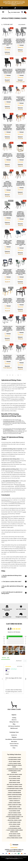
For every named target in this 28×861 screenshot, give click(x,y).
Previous (2, 678)
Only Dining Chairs (7, 428)
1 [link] (7, 375)
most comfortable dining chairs (12, 420)
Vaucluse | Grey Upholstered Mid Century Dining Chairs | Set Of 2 (20, 41)
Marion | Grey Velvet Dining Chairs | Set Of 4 (7, 98)
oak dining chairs (13, 550)
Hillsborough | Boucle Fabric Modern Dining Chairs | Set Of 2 (7, 357)
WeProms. (14, 858)
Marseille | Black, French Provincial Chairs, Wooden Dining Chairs (7, 71)
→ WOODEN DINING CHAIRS (14, 759)
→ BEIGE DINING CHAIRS (14, 782)
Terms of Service (14, 743)
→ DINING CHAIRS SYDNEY (14, 802)
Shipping (14, 737)
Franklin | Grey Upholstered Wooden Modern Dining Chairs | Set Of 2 (7, 272)
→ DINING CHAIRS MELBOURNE (14, 794)
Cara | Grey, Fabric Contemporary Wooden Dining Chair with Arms (7, 213)
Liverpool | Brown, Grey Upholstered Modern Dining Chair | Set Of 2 (20, 214)
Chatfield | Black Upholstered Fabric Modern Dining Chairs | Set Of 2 (7, 329)
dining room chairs (15, 501)
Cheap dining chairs (6, 516)
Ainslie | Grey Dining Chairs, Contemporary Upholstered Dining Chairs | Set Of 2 (7, 42)
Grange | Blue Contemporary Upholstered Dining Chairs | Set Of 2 (20, 243)
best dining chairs (5, 500)
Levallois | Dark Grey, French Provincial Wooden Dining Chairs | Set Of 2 (7, 127)
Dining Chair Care (14, 721)
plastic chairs (13, 560)
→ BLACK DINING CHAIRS (14, 778)
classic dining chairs (19, 405)
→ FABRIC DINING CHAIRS (14, 806)
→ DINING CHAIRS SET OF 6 (14, 798)
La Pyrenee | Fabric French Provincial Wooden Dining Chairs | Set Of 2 (20, 71)
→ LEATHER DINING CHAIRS (14, 757)
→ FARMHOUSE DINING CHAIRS (14, 808)
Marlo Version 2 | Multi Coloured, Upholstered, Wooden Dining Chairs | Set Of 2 (20, 127)
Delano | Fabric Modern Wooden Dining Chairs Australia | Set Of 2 (7, 301)
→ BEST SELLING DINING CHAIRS (14, 784)
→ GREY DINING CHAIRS (14, 780)
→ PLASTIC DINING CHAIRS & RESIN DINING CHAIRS (14, 831)
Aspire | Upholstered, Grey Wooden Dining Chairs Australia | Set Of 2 (7, 184)
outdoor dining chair (20, 546)
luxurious (7, 424)
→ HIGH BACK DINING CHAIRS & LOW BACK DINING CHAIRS (14, 817)
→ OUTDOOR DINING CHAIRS (14, 828)
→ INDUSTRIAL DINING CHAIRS (14, 820)
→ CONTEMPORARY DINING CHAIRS (14, 788)
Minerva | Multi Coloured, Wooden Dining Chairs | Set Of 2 (20, 99)
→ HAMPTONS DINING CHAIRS (14, 814)
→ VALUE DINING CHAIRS (14, 810)
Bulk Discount (14, 728)
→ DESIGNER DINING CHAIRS (14, 790)
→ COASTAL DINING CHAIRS (14, 763)
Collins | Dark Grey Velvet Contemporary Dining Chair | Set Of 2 (20, 358)
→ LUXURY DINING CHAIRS (14, 822)
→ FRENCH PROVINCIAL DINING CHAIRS (14, 766)
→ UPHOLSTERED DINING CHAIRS (14, 837)
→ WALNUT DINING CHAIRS (14, 812)
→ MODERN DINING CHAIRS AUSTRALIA (14, 771)
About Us (14, 719)
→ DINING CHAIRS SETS (14, 800)
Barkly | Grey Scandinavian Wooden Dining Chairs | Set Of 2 (20, 183)
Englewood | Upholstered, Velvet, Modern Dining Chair (20, 155)
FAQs (14, 747)
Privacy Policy (14, 745)
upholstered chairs (9, 429)
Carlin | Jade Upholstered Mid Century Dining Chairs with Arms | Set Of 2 (20, 272)
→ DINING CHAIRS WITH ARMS (14, 804)
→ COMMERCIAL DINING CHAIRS (14, 786)
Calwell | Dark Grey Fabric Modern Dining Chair (7, 242)
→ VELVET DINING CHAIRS (14, 761)
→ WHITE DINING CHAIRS (14, 776)
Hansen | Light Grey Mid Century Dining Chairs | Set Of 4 (7, 155)
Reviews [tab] (4, 657)
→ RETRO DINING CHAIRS (14, 833)
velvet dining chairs (14, 460)
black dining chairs (9, 470)
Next (20, 375)
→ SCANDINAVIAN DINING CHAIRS (14, 769)
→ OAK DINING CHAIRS (14, 826)
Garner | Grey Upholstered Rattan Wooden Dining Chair (20, 300)
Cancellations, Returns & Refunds (14, 739)
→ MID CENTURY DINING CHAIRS (14, 774)
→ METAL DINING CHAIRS (14, 824)
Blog (14, 724)
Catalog (14, 717)
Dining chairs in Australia (17, 398)
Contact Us (14, 735)
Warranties (14, 741)
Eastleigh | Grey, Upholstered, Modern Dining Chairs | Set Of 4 (20, 328)
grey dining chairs (21, 484)
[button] (3, 12)
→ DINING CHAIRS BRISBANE (14, 792)
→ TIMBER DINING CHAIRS (14, 835)
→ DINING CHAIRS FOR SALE (14, 796)
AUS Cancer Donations (14, 726)
